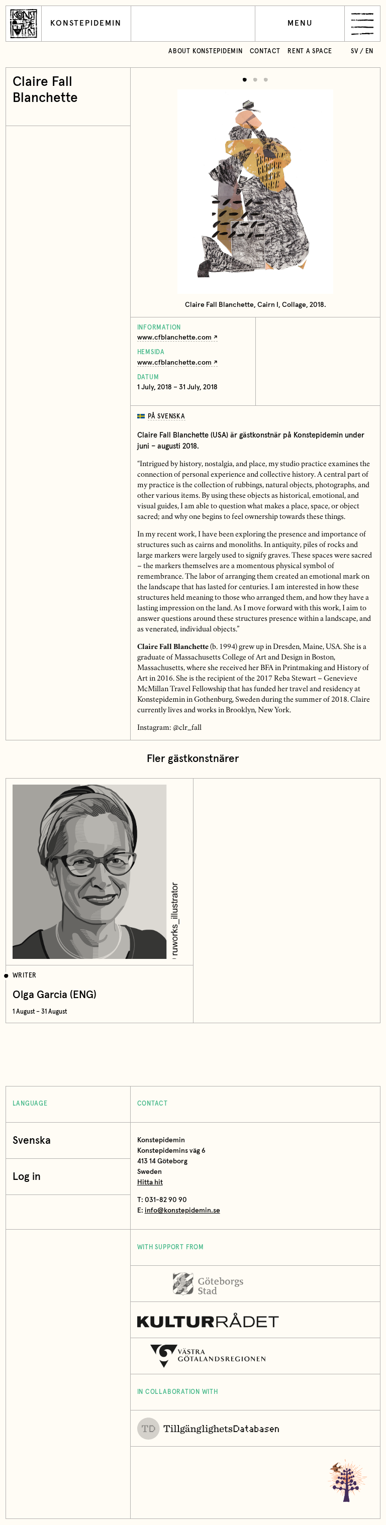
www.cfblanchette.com (174, 337)
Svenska (32, 1140)
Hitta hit (150, 1182)
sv (354, 51)
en (369, 51)
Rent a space (309, 51)
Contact (265, 51)
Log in (27, 1176)
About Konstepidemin (205, 51)
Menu (300, 23)
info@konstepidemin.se (182, 1210)
